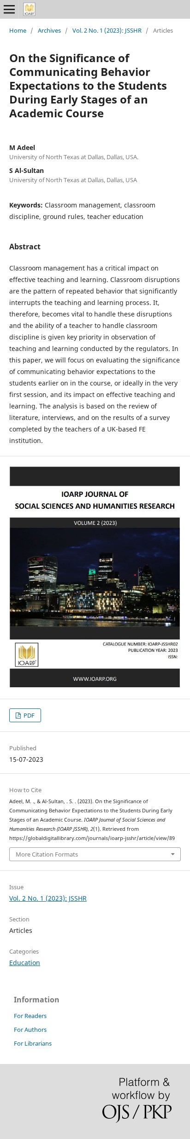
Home (17, 30)
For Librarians (33, 1043)
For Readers (30, 1016)
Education (24, 962)
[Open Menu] (9, 9)
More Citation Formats (47, 854)
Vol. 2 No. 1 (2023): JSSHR (107, 30)
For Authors (30, 1029)
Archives (49, 30)
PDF (28, 715)
